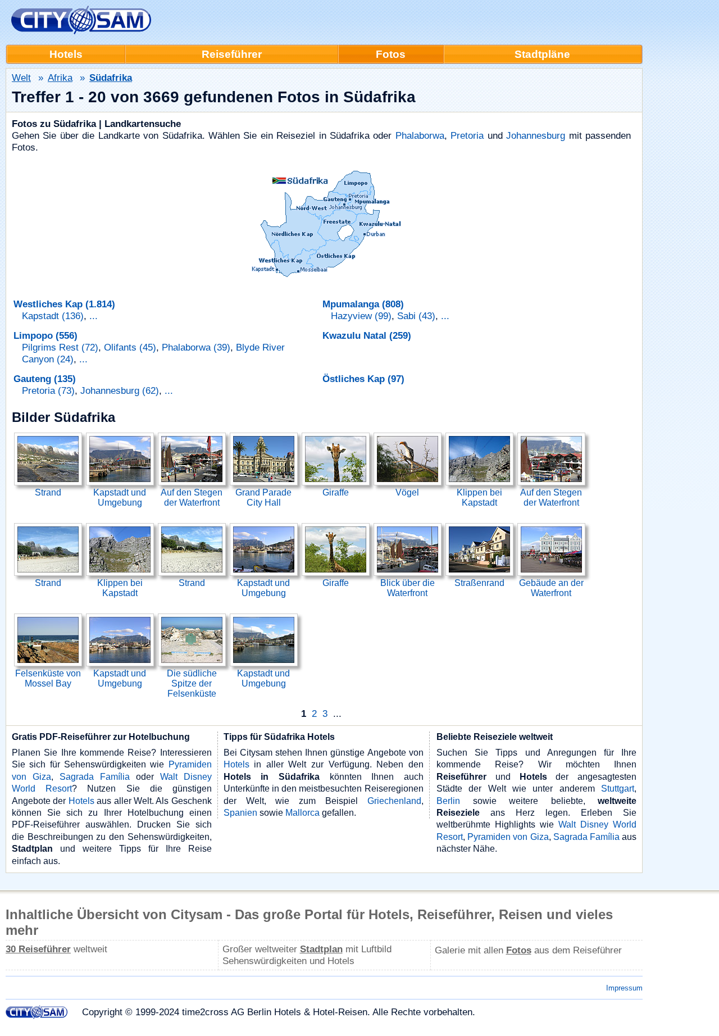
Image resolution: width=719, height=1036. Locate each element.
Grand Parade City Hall (263, 497)
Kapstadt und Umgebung (119, 497)
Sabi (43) (416, 315)
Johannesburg (535, 135)
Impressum (624, 988)
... (93, 315)
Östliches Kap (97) (363, 378)
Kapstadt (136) (53, 315)
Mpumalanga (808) (363, 304)
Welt (21, 77)
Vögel (407, 492)
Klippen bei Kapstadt (479, 497)
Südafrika (110, 77)
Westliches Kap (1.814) (64, 304)
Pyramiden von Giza (507, 836)
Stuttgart (617, 788)
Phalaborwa (419, 135)
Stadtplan (321, 949)
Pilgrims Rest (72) (60, 347)
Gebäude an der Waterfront (551, 588)
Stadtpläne (542, 54)
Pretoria (467, 135)
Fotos (391, 54)
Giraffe (335, 492)
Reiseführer (232, 54)
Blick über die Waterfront (407, 588)
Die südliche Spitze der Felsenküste (192, 683)
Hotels (81, 801)
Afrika (60, 77)
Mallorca (302, 812)
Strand (48, 492)
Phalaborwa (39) (196, 347)
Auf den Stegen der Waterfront (191, 497)
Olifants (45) (130, 347)
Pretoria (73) (48, 390)
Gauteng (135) (44, 378)
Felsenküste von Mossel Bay (48, 678)
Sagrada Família (95, 776)
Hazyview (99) (361, 315)
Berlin (448, 801)
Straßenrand (479, 583)
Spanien (240, 812)
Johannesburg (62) (119, 390)
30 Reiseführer (38, 949)
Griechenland (394, 801)
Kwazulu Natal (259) (366, 335)
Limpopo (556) (45, 335)
